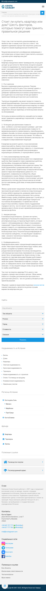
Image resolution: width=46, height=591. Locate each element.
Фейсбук (8, 556)
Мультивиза (6, 577)
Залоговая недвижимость (12, 368)
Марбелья (9, 408)
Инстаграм (9, 543)
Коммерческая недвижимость (14, 381)
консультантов (39, 285)
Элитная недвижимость (11, 365)
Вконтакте (9, 552)
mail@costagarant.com (10, 1)
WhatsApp (18, 525)
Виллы (5, 355)
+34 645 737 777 (7, 525)
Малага (8, 404)
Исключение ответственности (12, 571)
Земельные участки (10, 384)
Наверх (38, 588)
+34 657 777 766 (7, 527)
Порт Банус (10, 413)
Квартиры (6, 362)
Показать (23, 340)
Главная (4, 12)
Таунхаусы (7, 371)
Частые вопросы (7, 574)
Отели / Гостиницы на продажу (14, 378)
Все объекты (6, 568)
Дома (5, 358)
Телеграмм (9, 548)
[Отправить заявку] (42, 13)
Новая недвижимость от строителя (15, 374)
